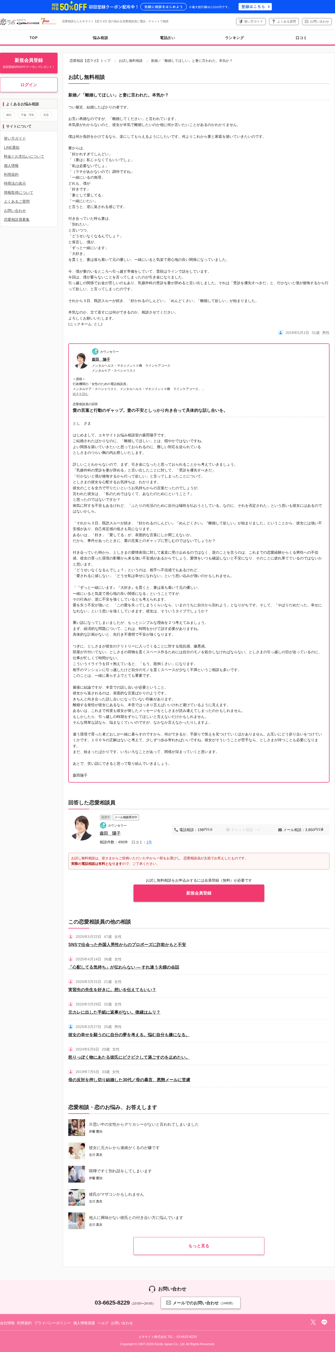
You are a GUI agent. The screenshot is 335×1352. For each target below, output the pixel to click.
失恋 (46, 114)
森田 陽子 (101, 359)
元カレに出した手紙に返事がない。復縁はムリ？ (114, 1012)
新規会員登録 (198, 893)
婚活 (9, 114)
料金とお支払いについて (24, 156)
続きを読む (80, 394)
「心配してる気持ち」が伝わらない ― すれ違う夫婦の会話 (123, 967)
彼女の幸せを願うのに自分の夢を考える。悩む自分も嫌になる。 (129, 1034)
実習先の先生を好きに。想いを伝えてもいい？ (112, 989)
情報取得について (18, 192)
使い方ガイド (253, 21)
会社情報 (7, 1323)
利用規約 (11, 174)
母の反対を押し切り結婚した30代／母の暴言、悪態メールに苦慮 (129, 1080)
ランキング (234, 38)
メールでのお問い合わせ (204, 1303)
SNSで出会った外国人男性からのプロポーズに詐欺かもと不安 (127, 944)
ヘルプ (103, 1323)
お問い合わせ (319, 21)
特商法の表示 (15, 183)
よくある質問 (286, 21)
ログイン (28, 85)
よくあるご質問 (17, 201)
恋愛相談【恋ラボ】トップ (90, 61)
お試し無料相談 (131, 61)
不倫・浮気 (27, 114)
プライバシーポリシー (52, 1323)
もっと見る (198, 1246)
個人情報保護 (84, 1323)
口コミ (301, 38)
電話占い (167, 38)
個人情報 (11, 165)
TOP (34, 38)
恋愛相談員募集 (17, 219)
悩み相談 (100, 38)
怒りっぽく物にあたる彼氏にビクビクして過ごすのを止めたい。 (129, 1057)
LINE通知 (11, 147)
